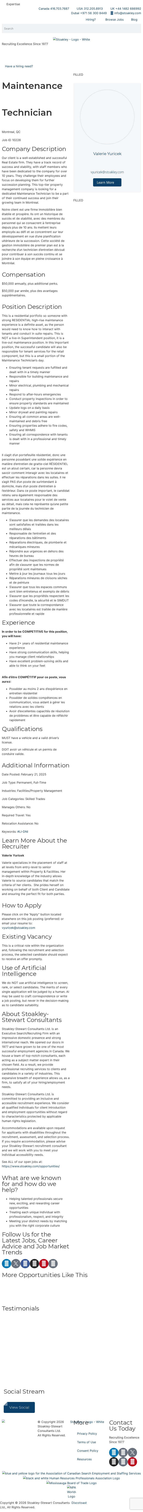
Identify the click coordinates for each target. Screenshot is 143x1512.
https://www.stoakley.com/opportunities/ (31, 1166)
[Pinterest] (43, 1263)
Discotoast (79, 1503)
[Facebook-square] (123, 1452)
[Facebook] (25, 1263)
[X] (15, 1263)
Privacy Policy (87, 1433)
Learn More (106, 182)
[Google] (53, 1263)
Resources (84, 1459)
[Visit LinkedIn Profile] (107, 162)
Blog (134, 19)
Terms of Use (86, 1442)
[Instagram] (34, 1263)
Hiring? (91, 19)
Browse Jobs (114, 19)
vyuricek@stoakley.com (18, 928)
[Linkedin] (6, 1263)
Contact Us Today (122, 1425)
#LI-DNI (22, 831)
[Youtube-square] (123, 1461)
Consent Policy (87, 1451)
